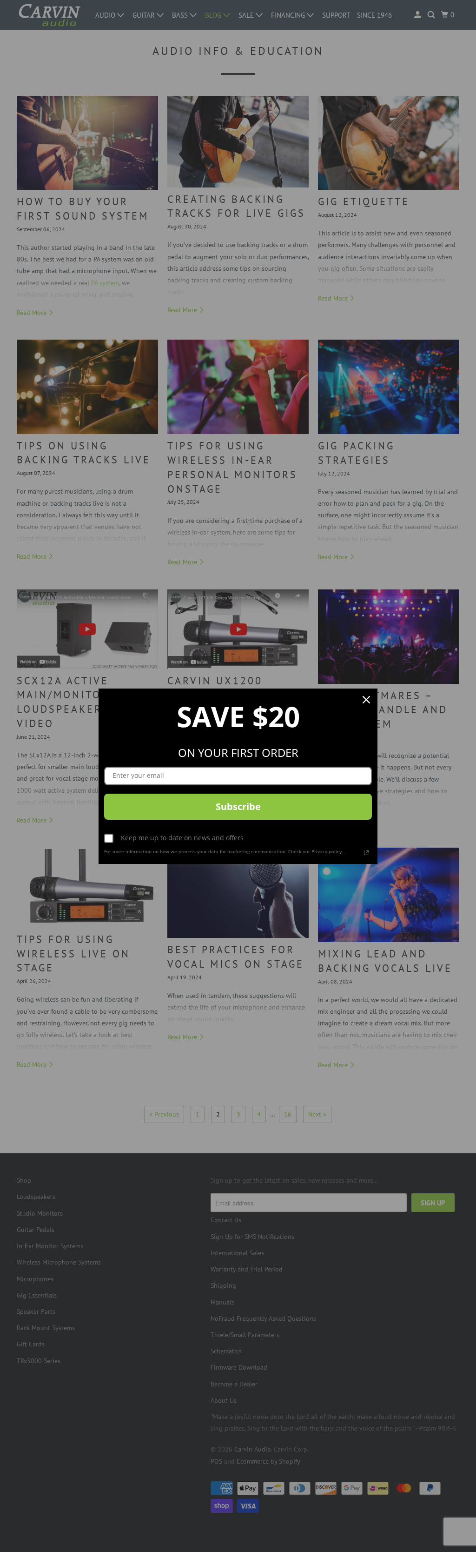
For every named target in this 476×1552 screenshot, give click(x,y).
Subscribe (238, 806)
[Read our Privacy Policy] (366, 852)
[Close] (366, 700)
